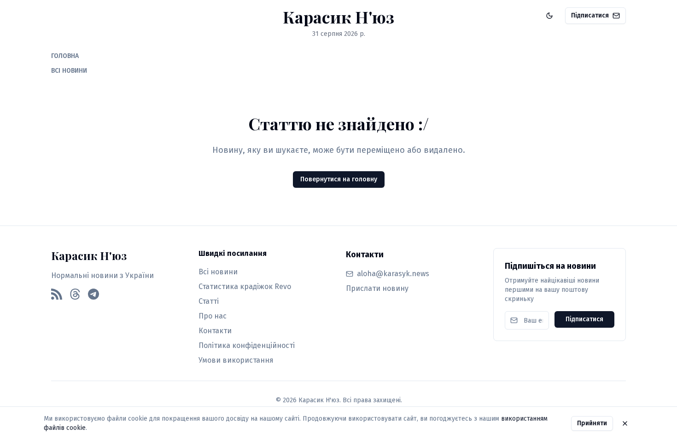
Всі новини (218, 271)
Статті (208, 301)
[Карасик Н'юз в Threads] (75, 294)
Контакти (215, 330)
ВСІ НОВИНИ (69, 71)
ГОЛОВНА (65, 56)
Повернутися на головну (338, 179)
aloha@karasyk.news (393, 273)
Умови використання (236, 360)
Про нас (212, 316)
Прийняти (592, 423)
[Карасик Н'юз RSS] (56, 294)
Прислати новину (377, 288)
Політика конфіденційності (246, 345)
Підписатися (590, 15)
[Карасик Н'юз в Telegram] (93, 294)
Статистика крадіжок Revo (244, 286)
